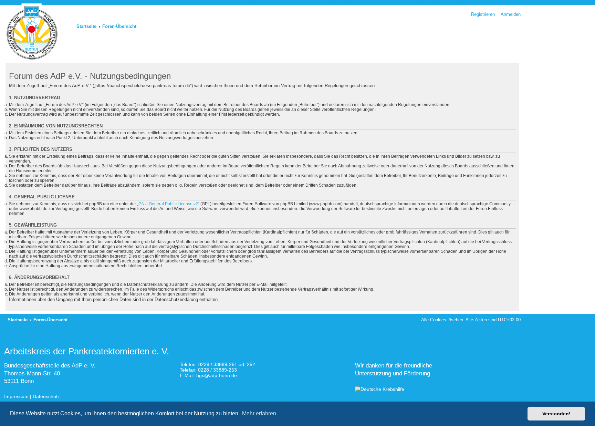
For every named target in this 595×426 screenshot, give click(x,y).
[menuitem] (509, 14)
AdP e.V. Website (289, 2)
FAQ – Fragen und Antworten (383, 2)
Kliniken (347, 2)
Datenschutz (46, 396)
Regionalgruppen (322, 2)
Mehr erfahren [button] (259, 413)
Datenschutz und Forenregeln (474, 2)
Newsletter (436, 2)
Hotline (418, 2)
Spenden (512, 2)
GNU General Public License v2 (168, 203)
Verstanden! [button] (556, 413)
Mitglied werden (257, 2)
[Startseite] (32, 32)
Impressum (16, 396)
